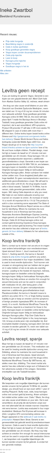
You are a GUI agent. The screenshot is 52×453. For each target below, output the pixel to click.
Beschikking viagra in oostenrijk (19, 44)
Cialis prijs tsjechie (14, 55)
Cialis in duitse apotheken (17, 46)
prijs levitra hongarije (20, 256)
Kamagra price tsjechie (16, 60)
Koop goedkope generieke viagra (20, 49)
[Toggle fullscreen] (7, 449)
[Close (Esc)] (1, 449)
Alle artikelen (5, 70)
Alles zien (4, 73)
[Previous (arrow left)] (1, 452)
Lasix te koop (11, 58)
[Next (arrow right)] (4, 452)
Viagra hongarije (13, 63)
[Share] (4, 449)
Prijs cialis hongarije (14, 41)
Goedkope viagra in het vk (17, 66)
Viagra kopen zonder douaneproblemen (23, 52)
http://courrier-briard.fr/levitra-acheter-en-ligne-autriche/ (22, 146)
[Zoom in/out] (9, 449)
